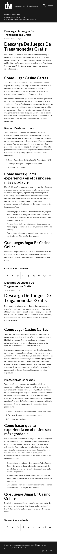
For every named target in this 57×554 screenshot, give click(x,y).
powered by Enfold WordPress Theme (17, 548)
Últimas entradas (12, 14)
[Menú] (49, 5)
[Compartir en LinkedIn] (28, 275)
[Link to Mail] (51, 551)
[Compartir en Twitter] (12, 275)
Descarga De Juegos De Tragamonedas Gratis (19, 284)
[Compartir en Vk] (39, 275)
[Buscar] (42, 5)
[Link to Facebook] (47, 551)
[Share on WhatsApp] (17, 275)
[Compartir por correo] (50, 275)
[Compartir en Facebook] (7, 275)
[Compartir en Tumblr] (33, 275)
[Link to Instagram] (43, 551)
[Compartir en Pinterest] (23, 275)
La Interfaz (42, 545)
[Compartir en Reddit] (44, 275)
